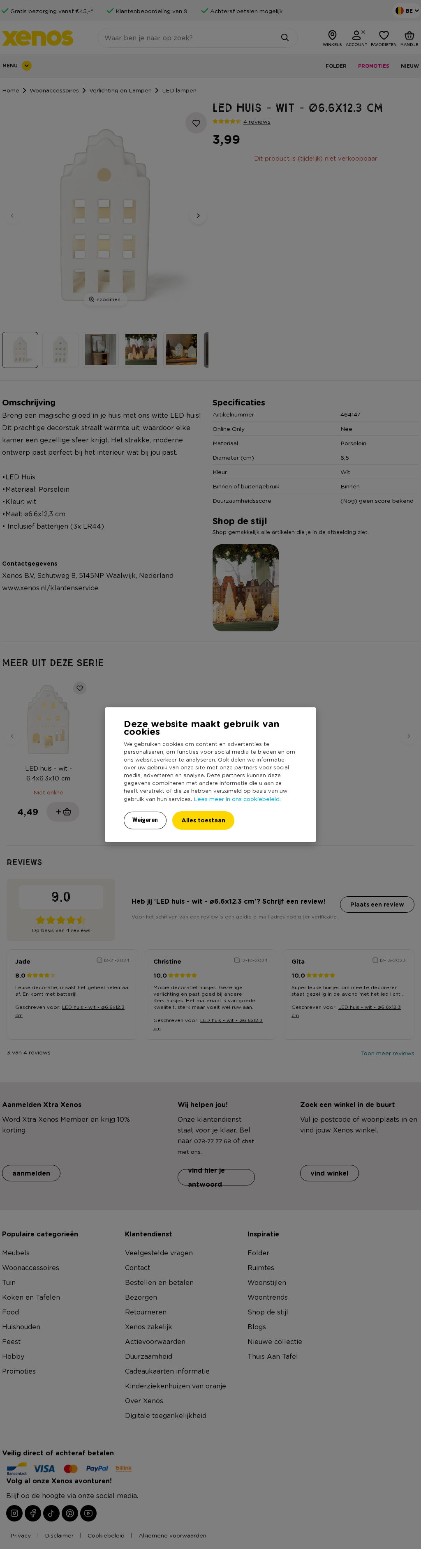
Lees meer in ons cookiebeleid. (237, 798)
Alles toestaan (203, 820)
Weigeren (145, 820)
